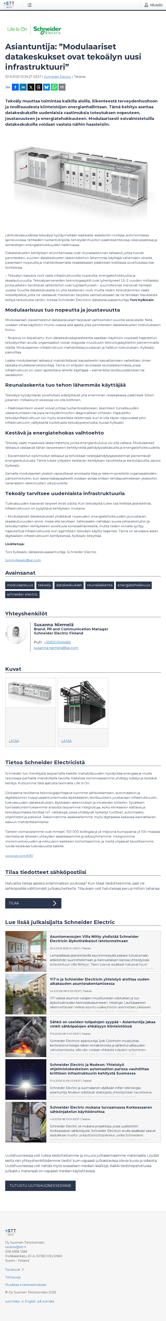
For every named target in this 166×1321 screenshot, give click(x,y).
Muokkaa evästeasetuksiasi (25, 1285)
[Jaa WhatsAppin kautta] (54, 87)
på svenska (46, 1301)
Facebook (12, 1270)
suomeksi (12, 1301)
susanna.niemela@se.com (56, 648)
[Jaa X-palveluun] (30, 87)
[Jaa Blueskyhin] (46, 87)
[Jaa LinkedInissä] (23, 87)
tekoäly (44, 585)
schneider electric (22, 594)
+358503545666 (57, 642)
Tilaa (14, 903)
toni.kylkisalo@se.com (23, 560)
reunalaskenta (99, 585)
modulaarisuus (20, 585)
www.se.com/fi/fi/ (19, 856)
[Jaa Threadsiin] (38, 87)
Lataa (14, 741)
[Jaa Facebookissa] (15, 87)
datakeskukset (69, 585)
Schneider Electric (57, 77)
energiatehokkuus (134, 585)
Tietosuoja (13, 1277)
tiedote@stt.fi (15, 1247)
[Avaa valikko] (30, 5)
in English (28, 1301)
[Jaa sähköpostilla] (62, 87)
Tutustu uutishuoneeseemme (40, 1186)
